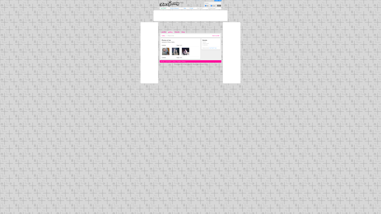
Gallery (163, 35)
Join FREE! (163, 8)
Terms (174, 61)
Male (185, 8)
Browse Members (174, 8)
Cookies (179, 61)
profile (164, 32)
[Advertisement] (190, 15)
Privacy (183, 61)
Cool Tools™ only (212, 48)
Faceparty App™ (212, 8)
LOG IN (216, 0)
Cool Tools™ (200, 8)
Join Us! (162, 61)
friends (177, 32)
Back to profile (215, 35)
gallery (170, 32)
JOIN (220, 0)
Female (191, 8)
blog (183, 32)
